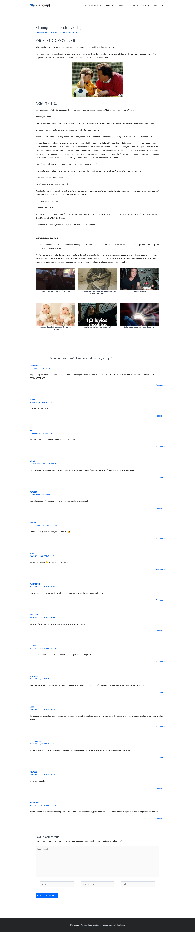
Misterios (109, 5)
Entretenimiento (92, 5)
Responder (160, 385)
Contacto (121, 925)
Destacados (158, 5)
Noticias (145, 5)
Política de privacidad (90, 925)
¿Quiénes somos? (108, 925)
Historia (122, 5)
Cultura (133, 5)
